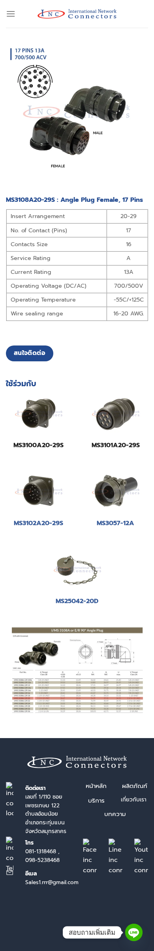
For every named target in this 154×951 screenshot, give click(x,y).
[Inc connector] (77, 14)
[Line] (134, 932)
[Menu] (10, 13)
